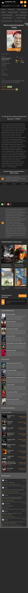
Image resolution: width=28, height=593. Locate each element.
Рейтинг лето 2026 (21, 17)
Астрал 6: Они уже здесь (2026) (12, 484)
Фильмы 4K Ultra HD (21, 9)
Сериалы (3, 12)
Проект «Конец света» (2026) (11, 491)
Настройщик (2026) (9, 500)
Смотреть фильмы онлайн (6, 21)
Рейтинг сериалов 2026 (21, 15)
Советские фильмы (18, 21)
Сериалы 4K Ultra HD (13, 12)
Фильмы (3, 9)
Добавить (22, 295)
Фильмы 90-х (11, 9)
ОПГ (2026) (6, 507)
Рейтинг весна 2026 (7, 17)
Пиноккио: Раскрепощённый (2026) (13, 525)
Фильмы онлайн (5, 59)
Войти (21, 2)
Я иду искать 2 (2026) (9, 516)
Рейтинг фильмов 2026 (7, 15)
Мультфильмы (23, 12)
